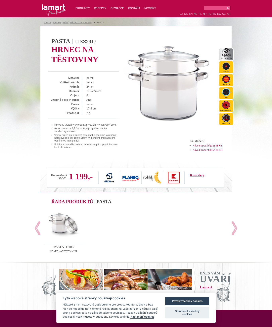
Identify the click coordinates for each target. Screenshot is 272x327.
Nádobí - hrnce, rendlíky (81, 22)
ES (214, 13)
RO (219, 13)
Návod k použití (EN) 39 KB (207, 150)
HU (195, 13)
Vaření (65, 22)
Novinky (150, 8)
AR (228, 13)
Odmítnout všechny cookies (187, 312)
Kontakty (197, 175)
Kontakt (134, 8)
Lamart (49, 7)
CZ (181, 13)
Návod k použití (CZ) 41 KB (207, 145)
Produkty (82, 8)
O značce (117, 8)
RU (209, 13)
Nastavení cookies (142, 316)
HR (204, 13)
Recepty (100, 8)
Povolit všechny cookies (187, 301)
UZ (224, 13)
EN (191, 13)
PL (200, 13)
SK (186, 13)
